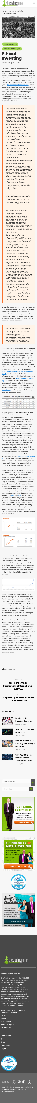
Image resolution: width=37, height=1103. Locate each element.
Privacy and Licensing (9, 1010)
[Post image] (7, 721)
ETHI (19, 495)
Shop (3, 1042)
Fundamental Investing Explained (23, 719)
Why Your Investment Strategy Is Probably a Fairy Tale (25, 744)
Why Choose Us (7, 1021)
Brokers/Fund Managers (12, 49)
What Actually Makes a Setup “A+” (24, 731)
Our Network (6, 1036)
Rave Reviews (6, 1028)
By (6, 63)
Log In (3, 1048)
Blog (3, 1039)
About (3, 1018)
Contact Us (5, 1045)
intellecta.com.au (8, 1092)
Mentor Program (7, 1024)
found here (6, 390)
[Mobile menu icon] (33, 3)
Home (3, 1015)
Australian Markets (10, 44)
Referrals (14, 1013)
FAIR (12, 495)
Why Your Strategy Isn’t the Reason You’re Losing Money (24, 758)
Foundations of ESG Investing (18, 85)
